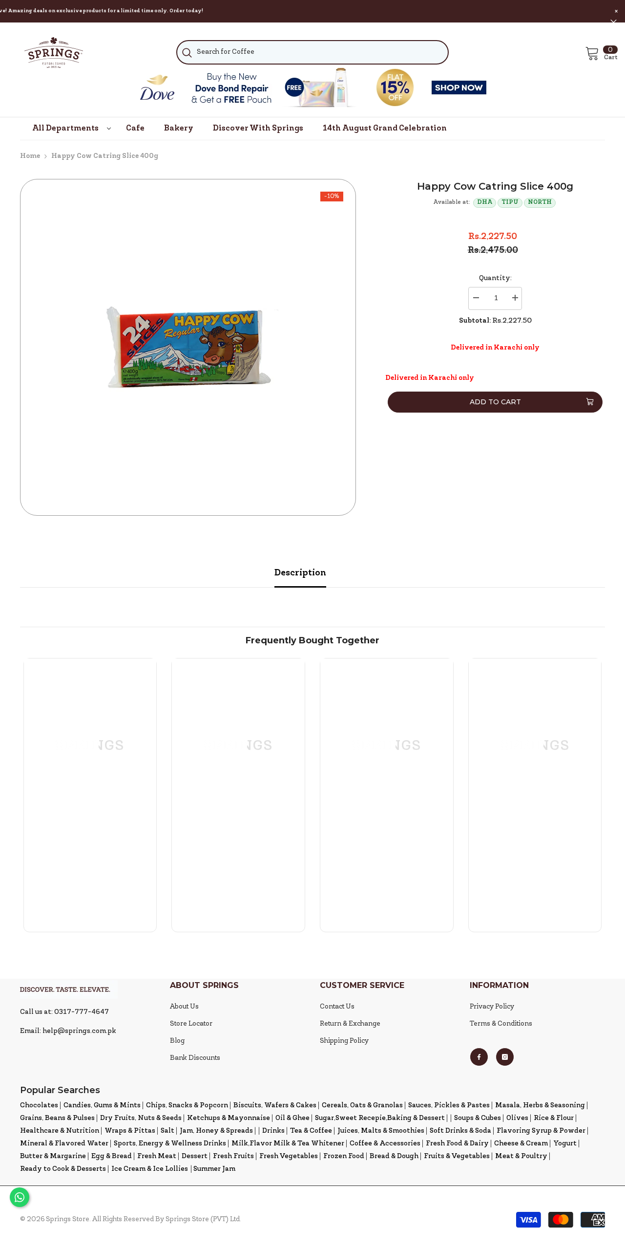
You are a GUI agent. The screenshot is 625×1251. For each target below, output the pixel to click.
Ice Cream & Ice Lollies (149, 1169)
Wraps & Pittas (129, 1131)
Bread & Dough (394, 1156)
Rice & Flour (554, 1118)
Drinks (273, 1131)
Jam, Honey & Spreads (216, 1131)
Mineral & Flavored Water (64, 1143)
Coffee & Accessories (385, 1143)
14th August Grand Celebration (385, 128)
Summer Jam (214, 1169)
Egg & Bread (111, 1156)
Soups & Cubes (477, 1118)
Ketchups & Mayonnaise (228, 1118)
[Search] (312, 52)
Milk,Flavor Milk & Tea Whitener (287, 1143)
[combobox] (312, 52)
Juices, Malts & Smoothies (380, 1131)
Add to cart (493, 401)
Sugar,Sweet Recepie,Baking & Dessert (380, 1118)
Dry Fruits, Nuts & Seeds (141, 1118)
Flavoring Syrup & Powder (541, 1131)
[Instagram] (505, 1057)
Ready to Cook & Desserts (63, 1169)
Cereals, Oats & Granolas (362, 1105)
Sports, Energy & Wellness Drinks (170, 1143)
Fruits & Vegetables (457, 1156)
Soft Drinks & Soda (460, 1131)
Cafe (135, 128)
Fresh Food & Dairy (457, 1143)
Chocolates (39, 1105)
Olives (517, 1118)
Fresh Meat (156, 1156)
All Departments (65, 128)
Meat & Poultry (521, 1156)
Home (30, 156)
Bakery (178, 128)
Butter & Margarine (53, 1156)
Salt (167, 1131)
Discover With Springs (258, 128)
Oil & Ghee (292, 1118)
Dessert (195, 1156)
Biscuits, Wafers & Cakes (274, 1105)
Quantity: (495, 278)
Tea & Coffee (311, 1131)
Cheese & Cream (521, 1143)
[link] (90, 864)
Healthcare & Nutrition (59, 1131)
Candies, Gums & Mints (102, 1105)
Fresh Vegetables (288, 1156)
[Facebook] (479, 1057)
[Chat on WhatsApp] (19, 1197)
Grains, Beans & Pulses (57, 1118)
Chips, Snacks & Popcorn (187, 1105)
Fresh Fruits (233, 1156)
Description (300, 573)
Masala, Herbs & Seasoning (540, 1105)
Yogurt (565, 1143)
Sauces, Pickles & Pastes (449, 1105)
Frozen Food (343, 1156)
